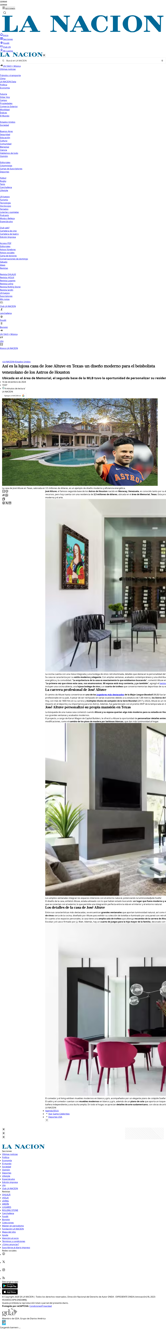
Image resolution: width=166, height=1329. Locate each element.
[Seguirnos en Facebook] (3, 1254)
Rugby (3, 181)
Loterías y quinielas (9, 212)
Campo (3, 100)
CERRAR (3, 2)
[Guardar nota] (3, 491)
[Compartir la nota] (3, 495)
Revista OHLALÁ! (8, 274)
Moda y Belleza (7, 218)
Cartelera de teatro (9, 234)
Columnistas (6, 165)
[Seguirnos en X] (3, 1262)
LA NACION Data (8, 81)
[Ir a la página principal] (83, 31)
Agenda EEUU (52, 1110)
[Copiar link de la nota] (3, 499)
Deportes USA (55, 1117)
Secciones (8, 39)
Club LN (7, 47)
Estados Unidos (7, 122)
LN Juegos (5, 196)
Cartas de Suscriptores (11, 168)
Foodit (6, 43)
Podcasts (4, 215)
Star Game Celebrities (59, 1113)
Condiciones (35, 1306)
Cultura (3, 140)
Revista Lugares (7, 280)
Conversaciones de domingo (14, 258)
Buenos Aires (6, 131)
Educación (5, 137)
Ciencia (3, 150)
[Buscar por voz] (162, 60)
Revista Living (6, 283)
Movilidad (5, 109)
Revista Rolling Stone (10, 286)
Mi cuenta (8, 50)
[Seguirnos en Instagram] (3, 1270)
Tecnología (5, 202)
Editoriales (5, 162)
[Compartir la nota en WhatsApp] (6, 495)
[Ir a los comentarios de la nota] (6, 491)
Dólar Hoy (5, 97)
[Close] (3, 1129)
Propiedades (6, 103)
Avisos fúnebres (8, 249)
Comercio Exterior (9, 106)
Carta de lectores (8, 255)
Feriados (4, 209)
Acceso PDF (5, 243)
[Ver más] (46, 1120)
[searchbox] (82, 60)
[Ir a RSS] (3, 1278)
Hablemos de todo (9, 153)
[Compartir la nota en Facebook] (3, 503)
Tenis (2, 184)
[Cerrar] (44, 55)
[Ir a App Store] (10, 1293)
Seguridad (5, 134)
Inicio (5, 35)
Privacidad (47, 1306)
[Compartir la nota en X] (6, 503)
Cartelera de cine (8, 230)
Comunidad (5, 143)
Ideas (2, 265)
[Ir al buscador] (4, 12)
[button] (83, 201)
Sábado (3, 262)
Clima (2, 78)
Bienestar (4, 146)
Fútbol (3, 178)
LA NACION (8, 361)
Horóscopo (5, 206)
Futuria (3, 94)
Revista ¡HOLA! (7, 277)
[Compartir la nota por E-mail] (9, 503)
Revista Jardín (6, 289)
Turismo (4, 199)
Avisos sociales (7, 252)
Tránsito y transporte (10, 75)
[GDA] (9, 1315)
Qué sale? (4, 227)
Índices (3, 112)
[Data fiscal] (4, 1324)
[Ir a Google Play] (10, 1287)
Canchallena (6, 187)
